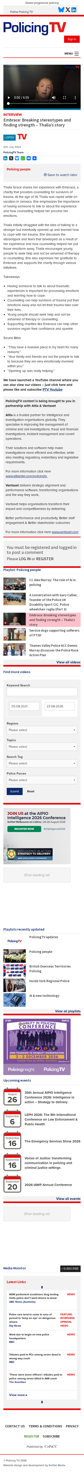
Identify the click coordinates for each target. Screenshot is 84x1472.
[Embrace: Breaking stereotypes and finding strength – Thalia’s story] (14, 624)
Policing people (18, 169)
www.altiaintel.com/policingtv (27, 476)
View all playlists (68, 1011)
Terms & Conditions (45, 1426)
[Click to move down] (42, 1402)
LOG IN (25, 558)
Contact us (15, 1426)
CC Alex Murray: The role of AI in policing (52, 582)
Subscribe (51, 1436)
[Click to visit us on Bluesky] (61, 10)
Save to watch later (62, 175)
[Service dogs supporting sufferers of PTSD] (14, 639)
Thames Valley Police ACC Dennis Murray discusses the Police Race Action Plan (53, 650)
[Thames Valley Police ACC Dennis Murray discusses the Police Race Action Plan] (14, 655)
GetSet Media (57, 1465)
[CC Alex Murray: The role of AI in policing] (14, 589)
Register (31, 1436)
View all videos (68, 662)
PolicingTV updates (43, 937)
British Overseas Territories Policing (50, 968)
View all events (68, 1199)
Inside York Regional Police (49, 981)
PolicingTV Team (13, 152)
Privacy (72, 1426)
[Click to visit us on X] (68, 10)
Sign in (72, 39)
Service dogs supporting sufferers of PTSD (54, 632)
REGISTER (45, 558)
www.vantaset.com (65, 532)
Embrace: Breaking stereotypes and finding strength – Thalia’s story (52, 620)
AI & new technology (44, 995)
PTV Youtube (52, 389)
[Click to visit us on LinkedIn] (73, 10)
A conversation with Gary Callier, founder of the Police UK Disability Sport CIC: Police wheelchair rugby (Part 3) (53, 602)
